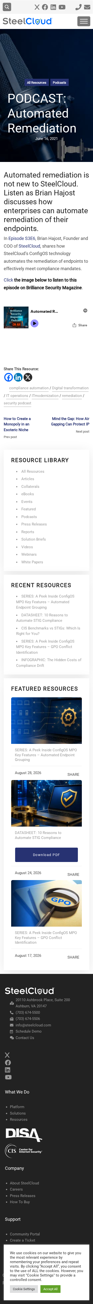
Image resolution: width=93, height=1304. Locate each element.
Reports (27, 532)
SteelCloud (29, 246)
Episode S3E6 (21, 238)
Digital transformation (70, 388)
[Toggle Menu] (84, 21)
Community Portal (25, 1234)
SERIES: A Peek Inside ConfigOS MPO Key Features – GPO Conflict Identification (45, 647)
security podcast (17, 403)
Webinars (29, 554)
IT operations (17, 395)
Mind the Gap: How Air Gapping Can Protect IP (70, 422)
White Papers (32, 562)
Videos (27, 547)
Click (8, 280)
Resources (19, 1119)
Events (26, 501)
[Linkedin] (18, 377)
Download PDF (46, 855)
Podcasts (59, 82)
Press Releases (34, 524)
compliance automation (29, 388)
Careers (16, 1189)
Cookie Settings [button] (24, 1289)
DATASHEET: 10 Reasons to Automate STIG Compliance (38, 835)
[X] (28, 377)
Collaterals (30, 486)
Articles (27, 479)
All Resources (36, 82)
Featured (28, 509)
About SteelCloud (24, 1183)
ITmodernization (45, 395)
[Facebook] (8, 377)
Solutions (18, 1113)
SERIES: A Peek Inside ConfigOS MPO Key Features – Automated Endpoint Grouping (45, 602)
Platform (17, 1107)
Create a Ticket (22, 1240)
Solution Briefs (33, 539)
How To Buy (20, 1202)
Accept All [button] (50, 1289)
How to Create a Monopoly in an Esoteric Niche (17, 424)
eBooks (27, 494)
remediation (72, 395)
